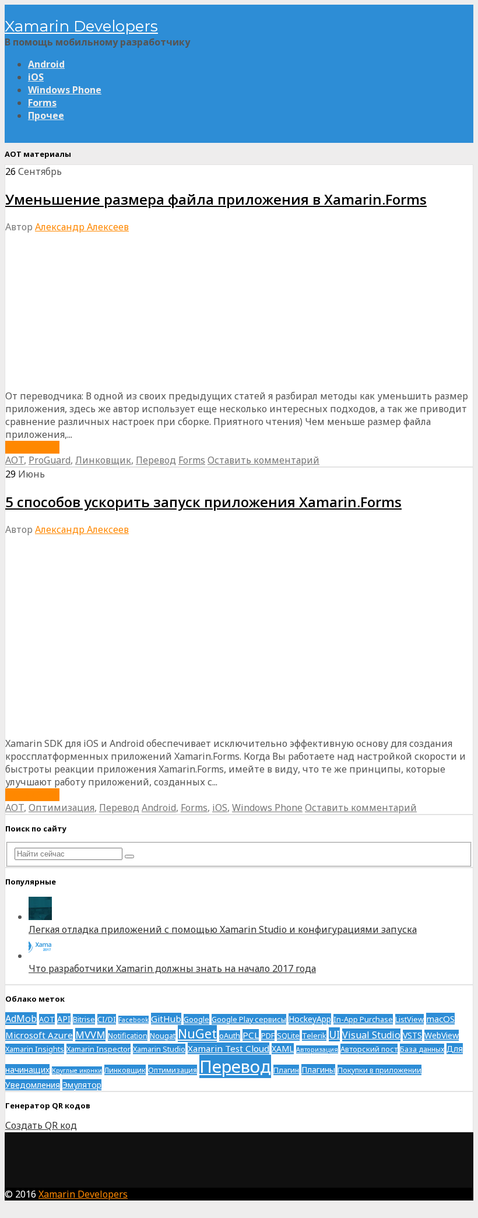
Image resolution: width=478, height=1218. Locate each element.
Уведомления (32, 1084)
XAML (283, 1048)
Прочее (46, 115)
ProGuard (50, 460)
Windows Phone (64, 89)
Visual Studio (371, 1035)
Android (46, 64)
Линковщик (103, 460)
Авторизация (317, 1049)
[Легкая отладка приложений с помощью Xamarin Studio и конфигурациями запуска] (40, 916)
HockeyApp (310, 1018)
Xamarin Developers (81, 26)
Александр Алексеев (82, 226)
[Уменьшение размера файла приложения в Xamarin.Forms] (229, 383)
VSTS (412, 1035)
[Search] (129, 856)
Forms (42, 102)
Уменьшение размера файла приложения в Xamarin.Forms (216, 199)
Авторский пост (369, 1049)
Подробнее (32, 447)
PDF (268, 1035)
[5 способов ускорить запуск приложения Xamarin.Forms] (215, 730)
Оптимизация (61, 807)
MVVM (90, 1034)
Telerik (314, 1035)
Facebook (133, 1020)
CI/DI (106, 1019)
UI (334, 1034)
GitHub (166, 1018)
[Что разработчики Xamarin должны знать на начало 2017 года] (40, 955)
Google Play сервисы (249, 1019)
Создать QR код (41, 1125)
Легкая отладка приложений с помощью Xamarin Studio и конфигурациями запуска (223, 929)
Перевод (156, 460)
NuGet (197, 1033)
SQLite (288, 1035)
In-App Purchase (363, 1019)
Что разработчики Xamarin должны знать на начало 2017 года (172, 968)
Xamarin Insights (34, 1049)
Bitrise (84, 1019)
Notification (127, 1035)
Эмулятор (81, 1084)
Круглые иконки (77, 1070)
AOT (14, 460)
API (64, 1018)
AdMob (21, 1018)
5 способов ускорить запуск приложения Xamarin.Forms (203, 501)
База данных (422, 1049)
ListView (409, 1019)
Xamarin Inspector (98, 1049)
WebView (441, 1035)
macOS (440, 1018)
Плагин (286, 1070)
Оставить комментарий (263, 460)
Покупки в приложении (379, 1070)
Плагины (318, 1069)
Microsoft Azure (39, 1035)
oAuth (229, 1035)
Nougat (162, 1035)
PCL (250, 1035)
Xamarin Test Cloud (228, 1048)
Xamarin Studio (159, 1049)
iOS (36, 77)
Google (196, 1019)
